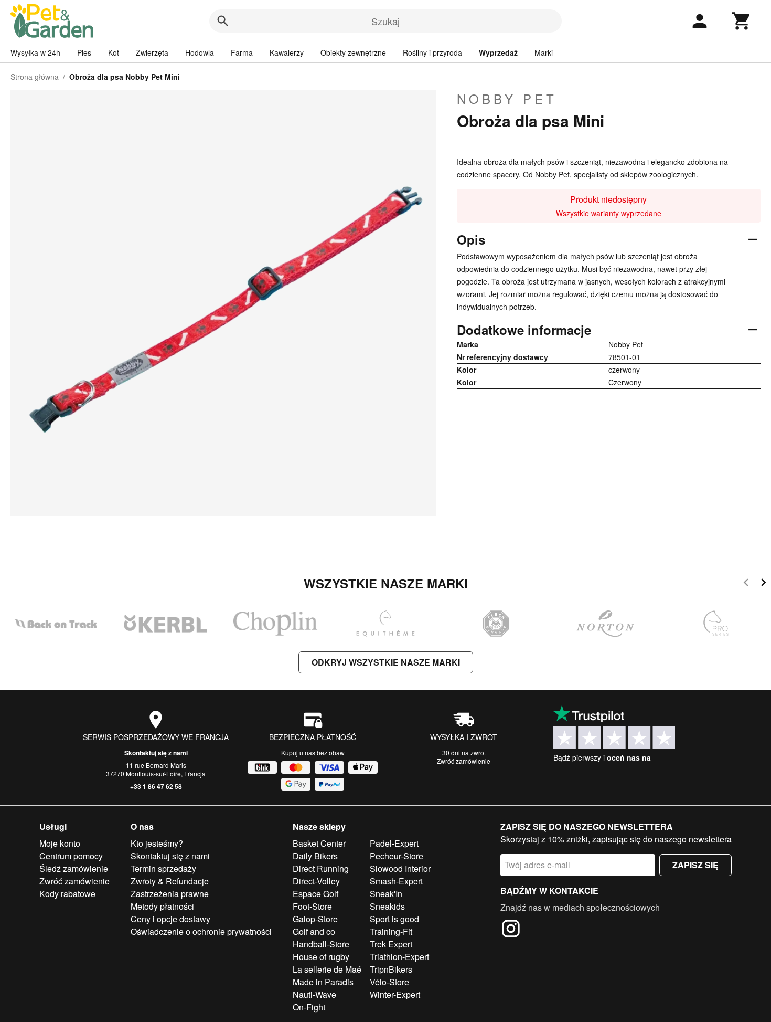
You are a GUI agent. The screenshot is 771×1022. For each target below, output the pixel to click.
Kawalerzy (287, 52)
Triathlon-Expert (399, 957)
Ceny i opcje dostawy (170, 919)
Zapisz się (695, 865)
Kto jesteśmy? (157, 843)
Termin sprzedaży (163, 868)
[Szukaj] (223, 21)
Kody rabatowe (67, 894)
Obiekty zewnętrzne (353, 52)
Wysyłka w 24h (35, 52)
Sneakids (387, 906)
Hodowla (199, 52)
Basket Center (319, 843)
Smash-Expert (396, 881)
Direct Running (321, 868)
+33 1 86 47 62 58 (156, 786)
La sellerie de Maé (327, 969)
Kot (113, 52)
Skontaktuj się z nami (156, 753)
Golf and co (314, 931)
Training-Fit (391, 931)
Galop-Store (315, 919)
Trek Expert (391, 944)
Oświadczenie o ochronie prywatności (201, 931)
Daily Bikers (315, 856)
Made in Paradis (323, 982)
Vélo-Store (389, 982)
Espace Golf (315, 894)
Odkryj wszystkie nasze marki (386, 662)
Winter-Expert (395, 994)
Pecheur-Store (396, 856)
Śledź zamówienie (73, 868)
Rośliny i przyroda (432, 52)
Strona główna (34, 76)
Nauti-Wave (314, 994)
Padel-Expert (394, 843)
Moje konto (59, 843)
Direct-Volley (316, 881)
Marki (543, 52)
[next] (763, 584)
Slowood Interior (400, 868)
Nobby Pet (507, 98)
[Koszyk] (741, 20)
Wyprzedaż (498, 52)
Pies (84, 52)
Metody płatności (162, 906)
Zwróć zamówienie (463, 760)
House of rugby (321, 957)
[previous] (746, 584)
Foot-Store (312, 906)
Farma (242, 52)
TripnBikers (391, 969)
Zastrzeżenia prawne (170, 894)
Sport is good (394, 919)
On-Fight (309, 1007)
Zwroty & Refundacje (170, 881)
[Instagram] (510, 930)
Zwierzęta (152, 52)
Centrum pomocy (71, 856)
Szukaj (385, 21)
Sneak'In (386, 894)
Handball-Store (321, 944)
